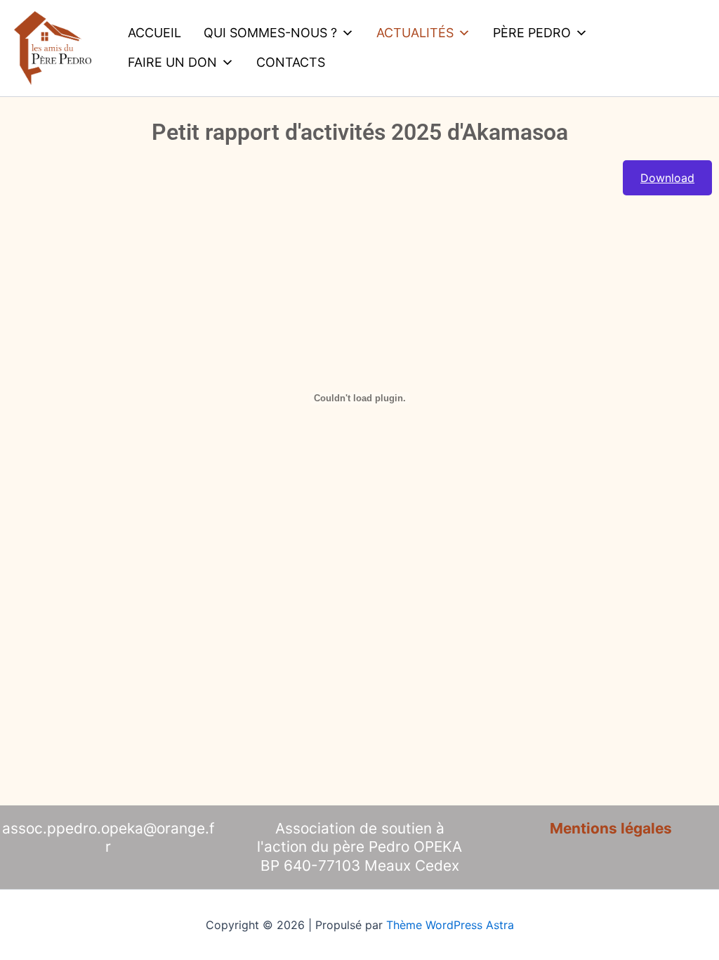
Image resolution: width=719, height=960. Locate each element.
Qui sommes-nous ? (270, 32)
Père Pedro (532, 32)
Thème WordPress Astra (450, 925)
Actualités (415, 32)
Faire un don (172, 62)
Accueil (154, 32)
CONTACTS (290, 62)
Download (667, 178)
